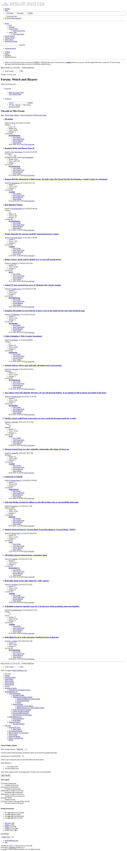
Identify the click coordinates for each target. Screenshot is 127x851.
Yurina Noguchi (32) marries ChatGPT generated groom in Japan (32, 234)
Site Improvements (18, 724)
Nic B (13, 123)
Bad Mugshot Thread (13, 205)
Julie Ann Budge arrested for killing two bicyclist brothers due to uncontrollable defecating (41, 502)
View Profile (17, 137)
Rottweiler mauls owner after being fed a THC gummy (27, 581)
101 (18, 67)
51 (16, 67)
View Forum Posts (18, 139)
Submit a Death (9, 38)
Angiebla (14, 559)
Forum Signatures (18, 718)
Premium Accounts (11, 688)
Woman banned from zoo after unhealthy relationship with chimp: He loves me (37, 449)
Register (7, 9)
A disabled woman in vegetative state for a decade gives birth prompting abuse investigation (42, 606)
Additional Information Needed (22, 697)
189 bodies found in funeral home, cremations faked (26, 555)
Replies (16, 115)
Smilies (7, 825)
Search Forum (8, 98)
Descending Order (13, 768)
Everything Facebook (15, 731)
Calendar (11, 27)
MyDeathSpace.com (11, 692)
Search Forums (9, 683)
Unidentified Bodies (23, 700)
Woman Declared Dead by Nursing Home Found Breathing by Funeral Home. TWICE (40, 529)
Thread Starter (9, 115)
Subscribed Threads (11, 41)
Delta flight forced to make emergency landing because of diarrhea (32, 637)
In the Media (17, 720)
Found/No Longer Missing (25, 706)
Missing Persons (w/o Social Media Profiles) (30, 708)
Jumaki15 (15, 263)
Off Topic (8, 55)
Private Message (18, 141)
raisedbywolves (16, 289)
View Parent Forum (15, 94)
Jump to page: (9, 71)
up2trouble (15, 369)
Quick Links (13, 32)
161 (15, 155)
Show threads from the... (8, 749)
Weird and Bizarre (14, 736)
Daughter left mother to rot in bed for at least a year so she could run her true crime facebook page (45, 311)
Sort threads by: (6, 756)
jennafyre (14, 506)
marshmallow (16, 183)
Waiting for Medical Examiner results (28, 699)
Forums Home (9, 684)
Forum (7, 23)
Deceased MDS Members (21, 713)
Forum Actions (13, 29)
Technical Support (14, 722)
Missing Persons (18, 704)
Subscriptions (9, 679)
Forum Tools (8, 88)
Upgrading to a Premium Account (19, 690)
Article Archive (9, 36)
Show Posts (27, 105)
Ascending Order (12, 766)
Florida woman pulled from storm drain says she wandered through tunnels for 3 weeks (40, 418)
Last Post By (28, 115)
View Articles (17, 142)
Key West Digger (17, 152)
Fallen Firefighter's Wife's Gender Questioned (23, 336)
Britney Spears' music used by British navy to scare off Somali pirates (33, 259)
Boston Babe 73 (17, 480)
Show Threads (15, 105)
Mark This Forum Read (16, 92)
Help (6, 10)
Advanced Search (10, 48)
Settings (7, 675)
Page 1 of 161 (5, 67)
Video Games (13, 734)
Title (2, 115)
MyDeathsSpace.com (11, 840)
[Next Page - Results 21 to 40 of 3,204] (24, 67)
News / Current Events (16, 738)
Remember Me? (12, 16)
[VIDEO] (8, 828)
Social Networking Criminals (22, 709)
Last (28, 67)
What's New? (9, 39)
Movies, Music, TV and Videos (18, 733)
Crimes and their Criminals (21, 711)
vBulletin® (12, 847)
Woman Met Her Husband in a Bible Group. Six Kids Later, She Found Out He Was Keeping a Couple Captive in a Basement (56, 179)
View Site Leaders (18, 34)
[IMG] (7, 827)
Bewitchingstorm (17, 208)
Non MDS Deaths (18, 695)
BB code (7, 823)
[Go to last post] (29, 144)
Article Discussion (14, 693)
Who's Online (9, 681)
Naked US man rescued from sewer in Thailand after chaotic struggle (33, 285)
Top (25, 670)
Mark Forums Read (19, 30)
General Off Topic (14, 727)
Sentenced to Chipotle (13, 477)
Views (22, 115)
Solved (19, 702)
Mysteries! (9, 119)
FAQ (10, 25)
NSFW (11, 740)
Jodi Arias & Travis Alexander (22, 715)
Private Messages (10, 677)
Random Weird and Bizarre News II (19, 148)
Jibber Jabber (17, 729)
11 (14, 67)
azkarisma (15, 340)
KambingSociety (17, 610)
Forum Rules (5, 834)
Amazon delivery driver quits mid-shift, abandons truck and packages (33, 365)
